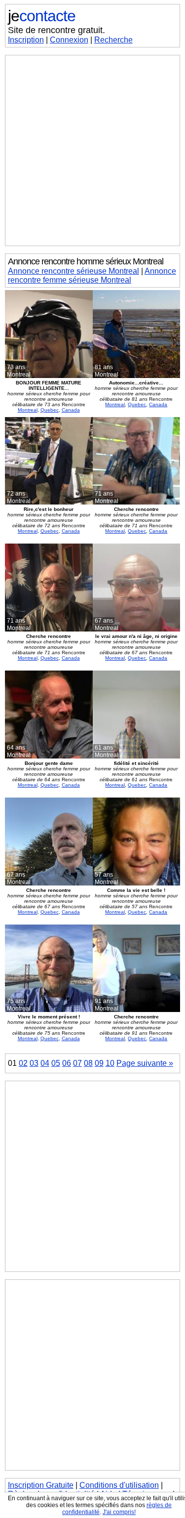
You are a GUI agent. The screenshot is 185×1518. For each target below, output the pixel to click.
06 (66, 1063)
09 (99, 1063)
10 (110, 1063)
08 (88, 1063)
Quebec (49, 410)
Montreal (27, 410)
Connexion (69, 40)
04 (44, 1063)
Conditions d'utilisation (119, 1485)
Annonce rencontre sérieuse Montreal (73, 271)
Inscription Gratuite (41, 1485)
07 (77, 1063)
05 (55, 1063)
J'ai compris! (119, 1512)
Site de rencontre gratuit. (56, 30)
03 (34, 1063)
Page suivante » (144, 1063)
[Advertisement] (92, 150)
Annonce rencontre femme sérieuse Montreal (92, 275)
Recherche (113, 40)
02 (23, 1063)
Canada (71, 410)
